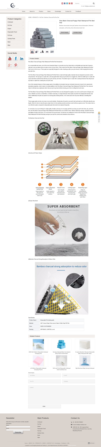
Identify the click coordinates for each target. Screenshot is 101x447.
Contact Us (68, 11)
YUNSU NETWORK (72, 445)
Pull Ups (10, 35)
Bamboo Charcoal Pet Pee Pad (51, 17)
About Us (32, 11)
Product (41, 11)
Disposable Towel (12, 32)
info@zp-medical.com (90, 6)
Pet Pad (10, 25)
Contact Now (77, 32)
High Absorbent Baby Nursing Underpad (85, 368)
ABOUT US (31, 443)
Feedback (78, 11)
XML (68, 443)
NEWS (44, 443)
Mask (9, 42)
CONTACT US (50, 443)
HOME (29, 17)
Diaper (9, 28)
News (48, 11)
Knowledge (58, 11)
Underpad (10, 22)
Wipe (9, 45)
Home (23, 11)
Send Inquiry (64, 32)
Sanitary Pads (11, 38)
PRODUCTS (35, 17)
